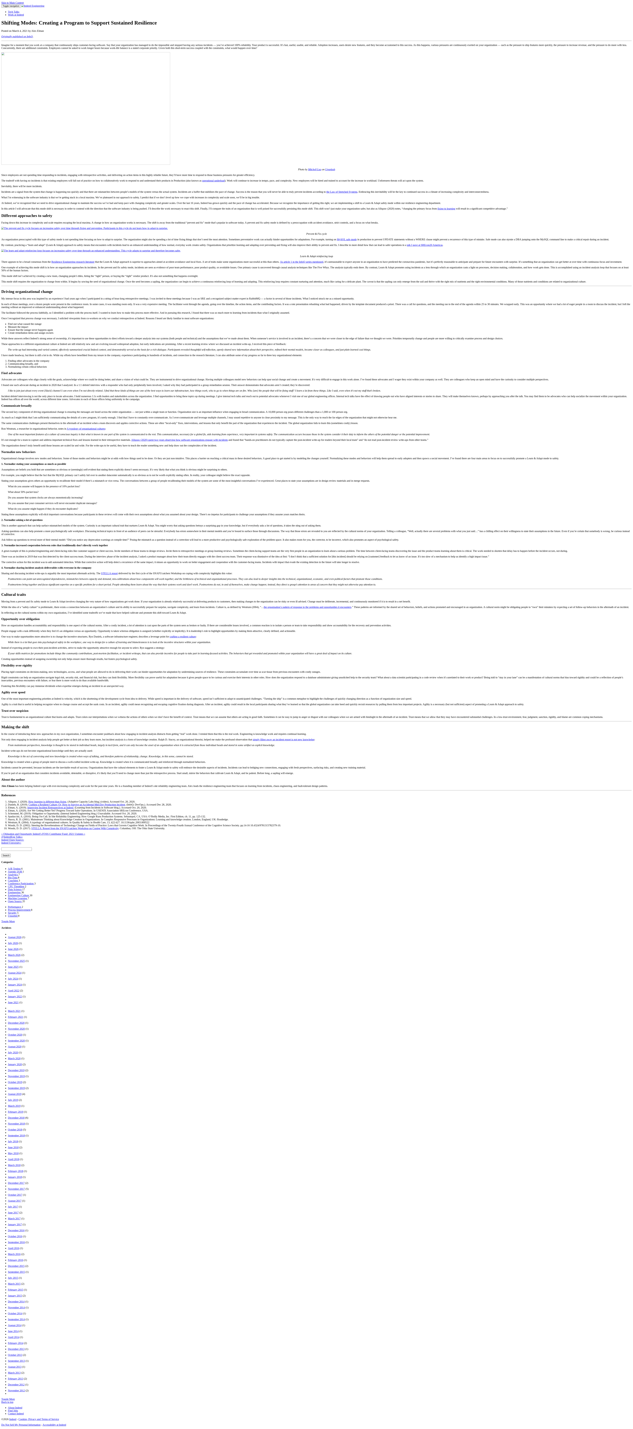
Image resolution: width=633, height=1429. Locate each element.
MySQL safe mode (347, 239)
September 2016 (16, 1242)
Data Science (15, 889)
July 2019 (13, 1100)
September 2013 (16, 1360)
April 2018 (13, 1159)
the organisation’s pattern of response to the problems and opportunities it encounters (307, 607)
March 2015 (14, 1283)
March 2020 (14, 1058)
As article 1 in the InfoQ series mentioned (301, 261)
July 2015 (13, 1277)
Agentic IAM (15, 871)
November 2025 (16, 961)
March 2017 (14, 1218)
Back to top (7, 1402)
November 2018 (16, 1123)
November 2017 (16, 1189)
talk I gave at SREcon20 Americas (425, 245)
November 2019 (16, 1076)
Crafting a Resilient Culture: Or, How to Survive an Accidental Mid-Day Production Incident (77, 804)
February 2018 (15, 1171)
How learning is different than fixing (47, 801)
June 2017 (13, 1212)
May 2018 (13, 1153)
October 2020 (15, 1034)
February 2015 (15, 1289)
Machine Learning (18, 898)
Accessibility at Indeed (54, 1424)
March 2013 (14, 1372)
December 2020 (16, 1022)
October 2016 (15, 1236)
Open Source (15, 901)
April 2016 (13, 1248)
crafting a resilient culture (183, 636)
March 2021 (14, 1011)
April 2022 (13, 990)
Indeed (12, 1419)
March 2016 (14, 1254)
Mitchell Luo (314, 169)
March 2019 (14, 1105)
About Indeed (15, 1407)
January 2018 (15, 1177)
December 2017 (16, 1183)
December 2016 (16, 1230)
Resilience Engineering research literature (72, 261)
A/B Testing (14, 868)
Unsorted (13, 915)
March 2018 (14, 1165)
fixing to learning (446, 208)
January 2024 (15, 984)
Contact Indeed (16, 1413)
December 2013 (16, 1349)
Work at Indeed (16, 14)
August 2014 (14, 1325)
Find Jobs (13, 1410)
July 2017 (13, 1206)
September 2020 (16, 1040)
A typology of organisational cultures (86, 428)
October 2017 (15, 1194)
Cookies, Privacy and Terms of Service (38, 1419)
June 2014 (13, 1331)
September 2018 (16, 1135)
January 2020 (15, 1064)
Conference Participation (21, 883)
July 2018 (13, 1141)
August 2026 (14, 937)
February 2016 (15, 1260)
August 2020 (14, 1046)
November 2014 (16, 1307)
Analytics (13, 874)
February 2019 (15, 1111)
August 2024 (14, 972)
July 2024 (13, 978)
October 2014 (15, 1313)
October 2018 (15, 1129)
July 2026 (13, 943)
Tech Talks (13, 11)
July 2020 (13, 1052)
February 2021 (15, 1017)
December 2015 (16, 1266)
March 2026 (14, 955)
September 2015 (16, 1272)
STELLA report (109, 573)
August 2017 (14, 1200)
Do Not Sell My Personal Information (21, 1424)
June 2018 (13, 1147)
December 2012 (16, 1384)
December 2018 (16, 1117)
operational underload (213, 180)
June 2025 (13, 966)
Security (12, 912)
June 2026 (13, 949)
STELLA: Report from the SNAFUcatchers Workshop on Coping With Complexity (75, 828)
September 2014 (16, 1319)
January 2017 (15, 1224)
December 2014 (16, 1301)
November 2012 (16, 1390)
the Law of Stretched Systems (341, 191)
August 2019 (14, 1094)
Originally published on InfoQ (17, 36)
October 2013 (15, 1355)
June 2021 (13, 1002)
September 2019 (16, 1088)
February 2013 (15, 1378)
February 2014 (15, 1343)
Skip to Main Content (12, 2)
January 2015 (15, 1295)
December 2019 (16, 1070)
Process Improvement (19, 909)
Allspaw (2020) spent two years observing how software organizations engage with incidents (179, 440)
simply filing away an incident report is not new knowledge (283, 739)
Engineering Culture (19, 895)
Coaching (13, 880)
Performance (15, 907)
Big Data (13, 877)
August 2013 (14, 1366)
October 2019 (15, 1082)
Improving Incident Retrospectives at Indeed (50, 807)
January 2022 (15, 996)
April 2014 (13, 1337)
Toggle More (8, 921)
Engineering (14, 892)
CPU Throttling (16, 886)
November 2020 (16, 1028)
